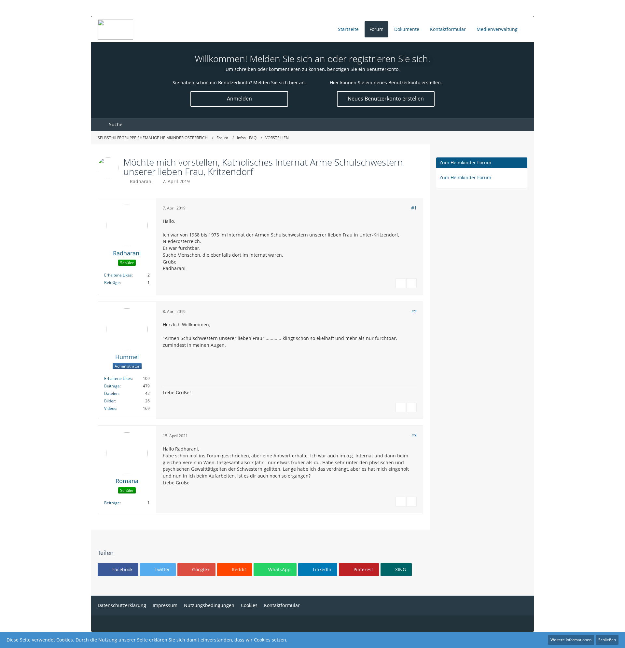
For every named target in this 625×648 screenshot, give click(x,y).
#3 (414, 435)
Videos (110, 408)
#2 (414, 311)
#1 (414, 208)
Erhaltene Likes (118, 275)
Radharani (141, 181)
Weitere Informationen (570, 639)
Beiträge (112, 282)
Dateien (111, 393)
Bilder (109, 401)
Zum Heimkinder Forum (465, 162)
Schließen (607, 639)
